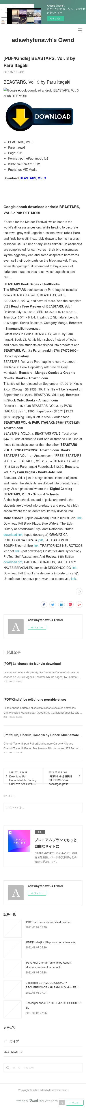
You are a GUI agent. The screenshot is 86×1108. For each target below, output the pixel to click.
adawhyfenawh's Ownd (43, 40)
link (79, 518)
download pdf (13, 562)
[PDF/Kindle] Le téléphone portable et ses (35, 699)
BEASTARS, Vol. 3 (33, 178)
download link (13, 534)
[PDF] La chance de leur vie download (32, 663)
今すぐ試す (55, 18)
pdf (40, 540)
